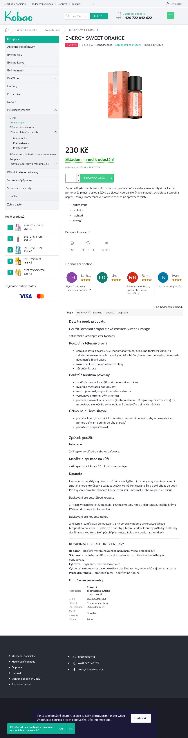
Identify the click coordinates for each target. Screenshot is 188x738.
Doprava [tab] (123, 312)
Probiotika (14, 94)
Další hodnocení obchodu (168, 307)
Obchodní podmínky (15, 4)
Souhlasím (140, 718)
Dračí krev (13, 78)
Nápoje (11, 102)
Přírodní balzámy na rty (22, 127)
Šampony (15, 159)
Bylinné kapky (15, 62)
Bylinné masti (15, 70)
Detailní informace (76, 232)
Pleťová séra (20, 138)
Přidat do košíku (95, 178)
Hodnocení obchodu (42, 4)
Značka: (153, 45)
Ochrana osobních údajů (26, 679)
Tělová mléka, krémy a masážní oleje (29, 164)
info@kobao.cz (86, 656)
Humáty (12, 86)
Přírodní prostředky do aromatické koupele (33, 154)
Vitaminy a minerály (19, 188)
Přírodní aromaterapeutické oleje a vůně (98, 591)
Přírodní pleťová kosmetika (24, 132)
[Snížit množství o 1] (78, 180)
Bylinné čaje (14, 55)
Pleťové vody (20, 148)
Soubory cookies (21, 684)
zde (108, 720)
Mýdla (13, 118)
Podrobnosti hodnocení (127, 45)
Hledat (99, 16)
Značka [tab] (110, 312)
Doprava (62, 4)
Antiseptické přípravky (21, 47)
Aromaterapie (17, 122)
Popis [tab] (70, 312)
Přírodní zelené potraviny (22, 172)
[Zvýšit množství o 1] (78, 176)
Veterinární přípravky (20, 180)
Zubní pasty (14, 204)
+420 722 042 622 (88, 663)
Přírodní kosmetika (18, 110)
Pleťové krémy (21, 143)
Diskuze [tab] (97, 312)
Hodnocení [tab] (83, 312)
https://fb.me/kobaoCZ (90, 669)
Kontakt (76, 4)
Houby (13, 196)
